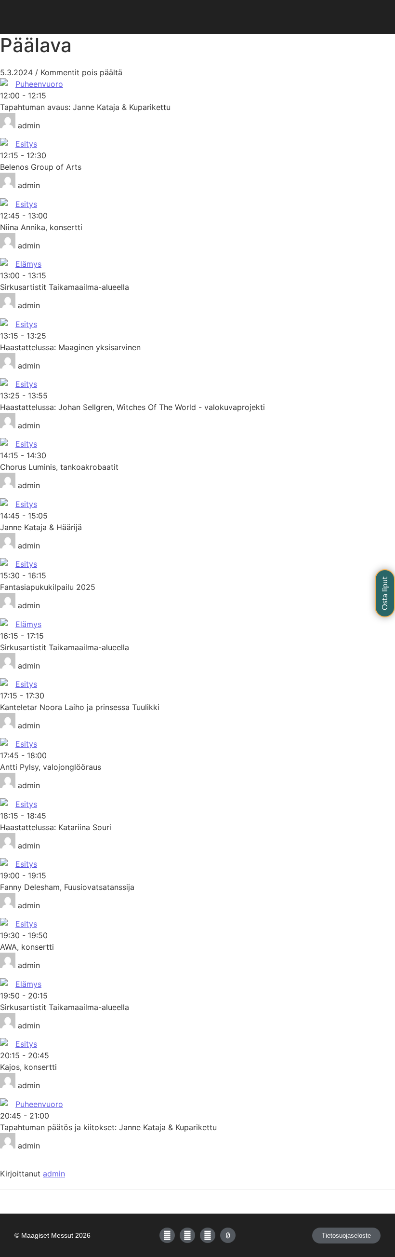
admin (54, 1173)
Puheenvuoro (39, 84)
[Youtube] (207, 1235)
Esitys (26, 144)
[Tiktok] (228, 1235)
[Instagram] (187, 1235)
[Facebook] (167, 1235)
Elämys (28, 264)
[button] (197, 17)
